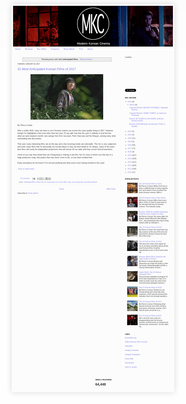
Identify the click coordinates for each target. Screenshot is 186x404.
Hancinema (129, 363)
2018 (130, 145)
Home (18, 49)
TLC (81, 49)
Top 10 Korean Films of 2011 (150, 316)
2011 (130, 169)
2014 (130, 159)
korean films (62, 182)
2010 (130, 172)
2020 (130, 138)
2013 (130, 162)
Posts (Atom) (33, 193)
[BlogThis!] (41, 178)
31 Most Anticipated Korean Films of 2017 (46, 69)
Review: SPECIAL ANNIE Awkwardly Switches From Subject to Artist (153, 213)
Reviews (29, 49)
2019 (130, 142)
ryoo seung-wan (77, 182)
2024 (130, 102)
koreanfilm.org (130, 338)
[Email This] (38, 178)
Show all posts (86, 59)
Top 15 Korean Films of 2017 (150, 302)
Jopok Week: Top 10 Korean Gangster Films (150, 273)
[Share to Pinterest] (49, 178)
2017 (130, 148)
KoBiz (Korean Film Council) (136, 342)
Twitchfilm (129, 346)
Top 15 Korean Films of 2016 (150, 184)
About (90, 49)
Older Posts (111, 189)
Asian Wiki (129, 359)
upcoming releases (90, 182)
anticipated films (29, 182)
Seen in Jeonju (131, 367)
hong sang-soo (52, 182)
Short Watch (69, 49)
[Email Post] (34, 178)
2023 (130, 131)
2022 (130, 135)
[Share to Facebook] (46, 178)
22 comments (25, 178)
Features (55, 49)
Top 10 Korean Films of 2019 (150, 227)
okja (69, 182)
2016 (130, 152)
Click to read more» (26, 169)
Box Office (41, 49)
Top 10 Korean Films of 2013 (150, 241)
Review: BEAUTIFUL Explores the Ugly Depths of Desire (152, 258)
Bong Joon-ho (41, 182)
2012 (130, 165)
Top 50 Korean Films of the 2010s (152, 198)
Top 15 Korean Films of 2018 (150, 287)
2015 (130, 155)
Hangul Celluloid (131, 350)
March (132, 105)
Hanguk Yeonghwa (132, 355)
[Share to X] (44, 178)
